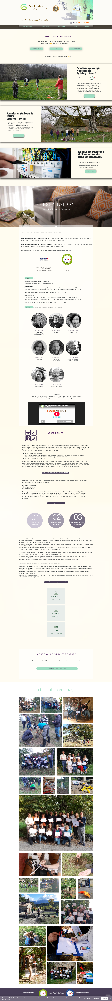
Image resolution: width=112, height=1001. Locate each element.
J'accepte (104, 998)
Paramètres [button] (87, 998)
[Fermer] (110, 998)
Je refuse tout (95, 998)
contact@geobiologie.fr (56, 633)
